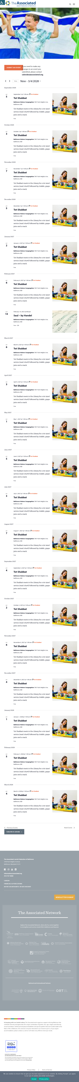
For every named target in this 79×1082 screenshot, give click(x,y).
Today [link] (15, 81)
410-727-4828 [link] (8, 876)
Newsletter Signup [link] (64, 897)
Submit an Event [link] (14, 68)
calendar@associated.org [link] (32, 74)
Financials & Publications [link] (13, 883)
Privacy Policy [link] (31, 1070)
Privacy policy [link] (43, 1079)
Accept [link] (34, 1079)
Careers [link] (7, 880)
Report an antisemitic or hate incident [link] (17, 886)
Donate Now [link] (29, 1060)
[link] (2, 2)
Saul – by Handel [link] (23, 315)
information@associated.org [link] (13, 873)
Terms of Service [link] (47, 1070)
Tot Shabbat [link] (20, 97)
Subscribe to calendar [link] (13, 832)
